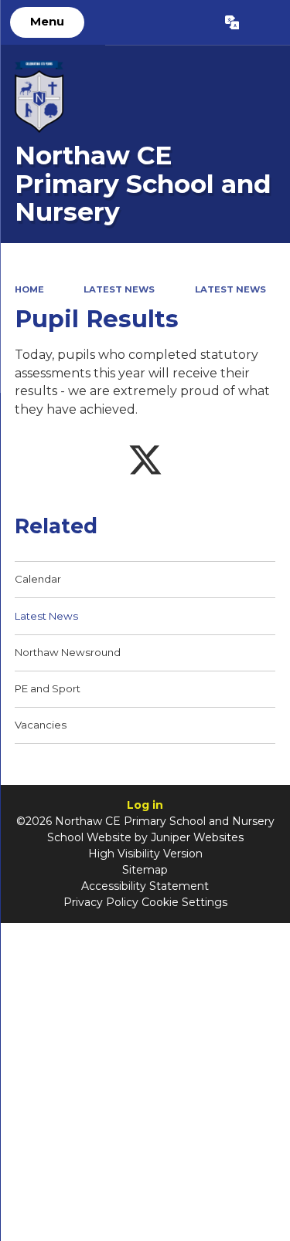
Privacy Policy (100, 902)
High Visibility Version (145, 854)
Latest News (119, 289)
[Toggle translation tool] (231, 22)
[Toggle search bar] (264, 22)
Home (29, 289)
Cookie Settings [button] (184, 902)
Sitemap (145, 870)
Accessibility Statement (145, 886)
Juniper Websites (197, 837)
